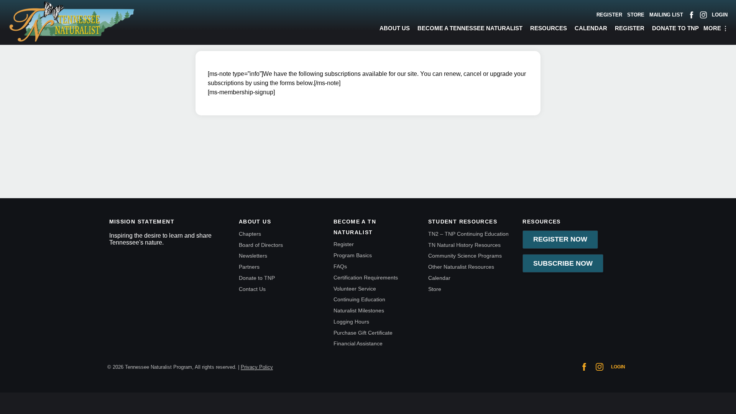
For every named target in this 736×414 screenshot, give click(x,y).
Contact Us (252, 289)
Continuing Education (359, 299)
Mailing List (666, 15)
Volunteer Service (355, 289)
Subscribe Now (563, 263)
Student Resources (462, 222)
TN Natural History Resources (464, 245)
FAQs (340, 266)
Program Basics (353, 255)
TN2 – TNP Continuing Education (468, 234)
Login (720, 15)
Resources (548, 28)
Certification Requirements (366, 277)
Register (609, 15)
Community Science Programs (465, 256)
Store (635, 15)
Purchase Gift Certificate (363, 333)
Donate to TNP (675, 28)
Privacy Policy (257, 367)
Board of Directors (261, 245)
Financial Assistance (358, 343)
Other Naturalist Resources (461, 267)
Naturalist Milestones (359, 310)
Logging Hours (351, 322)
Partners (249, 267)
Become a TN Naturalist (355, 227)
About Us (395, 28)
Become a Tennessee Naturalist (469, 28)
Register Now (560, 239)
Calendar (591, 28)
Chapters (250, 234)
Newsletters (253, 256)
